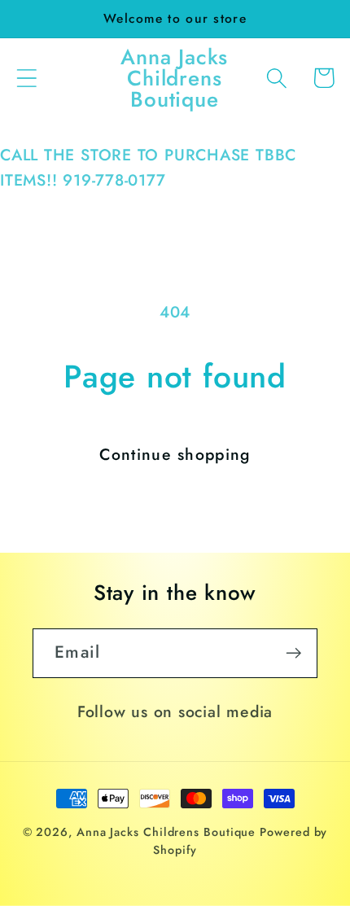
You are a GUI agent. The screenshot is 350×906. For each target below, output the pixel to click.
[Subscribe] (293, 653)
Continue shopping (174, 454)
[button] (26, 78)
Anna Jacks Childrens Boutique (166, 832)
